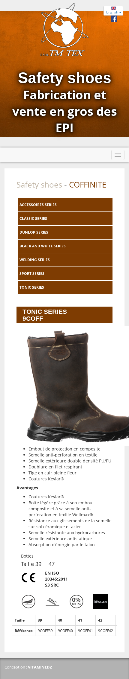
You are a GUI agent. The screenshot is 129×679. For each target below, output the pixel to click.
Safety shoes (39, 184)
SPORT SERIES (32, 273)
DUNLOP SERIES (34, 232)
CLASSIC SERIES (33, 218)
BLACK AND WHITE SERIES (43, 246)
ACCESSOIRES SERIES (38, 204)
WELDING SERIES (35, 259)
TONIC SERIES (32, 287)
